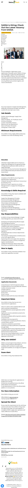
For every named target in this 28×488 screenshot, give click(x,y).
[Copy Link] (1, 70)
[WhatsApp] (1, 63)
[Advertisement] (14, 12)
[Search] (26, 2)
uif (5, 22)
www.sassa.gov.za (13, 397)
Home (2, 22)
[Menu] (2, 2)
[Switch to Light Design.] (24, 2)
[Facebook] (1, 64)
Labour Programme (11, 22)
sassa (11, 440)
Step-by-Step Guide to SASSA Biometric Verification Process (13, 448)
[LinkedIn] (1, 67)
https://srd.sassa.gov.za (17, 480)
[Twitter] (1, 66)
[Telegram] (1, 68)
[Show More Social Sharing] (1, 45)
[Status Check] (14, 2)
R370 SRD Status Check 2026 (7, 455)
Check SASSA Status (5, 440)
